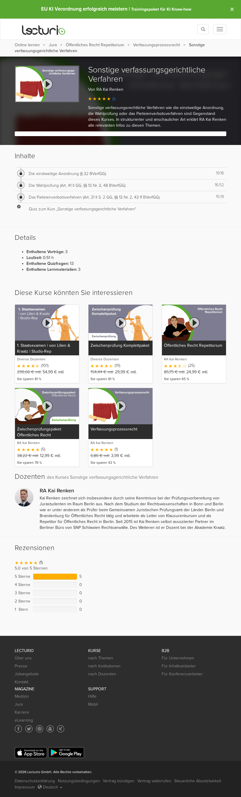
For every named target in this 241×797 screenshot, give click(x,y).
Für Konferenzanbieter (182, 673)
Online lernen (27, 44)
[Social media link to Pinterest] (39, 728)
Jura (53, 44)
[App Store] (31, 752)
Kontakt (21, 681)
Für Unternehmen (178, 658)
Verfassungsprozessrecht (156, 44)
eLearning (24, 720)
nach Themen (100, 658)
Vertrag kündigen (118, 780)
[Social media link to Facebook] (18, 728)
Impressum (25, 787)
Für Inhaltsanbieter (179, 666)
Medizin (22, 696)
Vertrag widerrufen (154, 780)
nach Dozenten (102, 673)
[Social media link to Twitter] (29, 728)
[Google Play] (66, 752)
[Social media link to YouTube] (50, 728)
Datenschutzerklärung (35, 780)
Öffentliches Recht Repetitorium (95, 44)
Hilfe (92, 696)
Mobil (93, 704)
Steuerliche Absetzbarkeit (197, 780)
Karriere (22, 712)
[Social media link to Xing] (60, 728)
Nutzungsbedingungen (79, 780)
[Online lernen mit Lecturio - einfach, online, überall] (44, 29)
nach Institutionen (104, 666)
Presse (21, 666)
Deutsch (50, 787)
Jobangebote (27, 673)
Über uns (23, 658)
